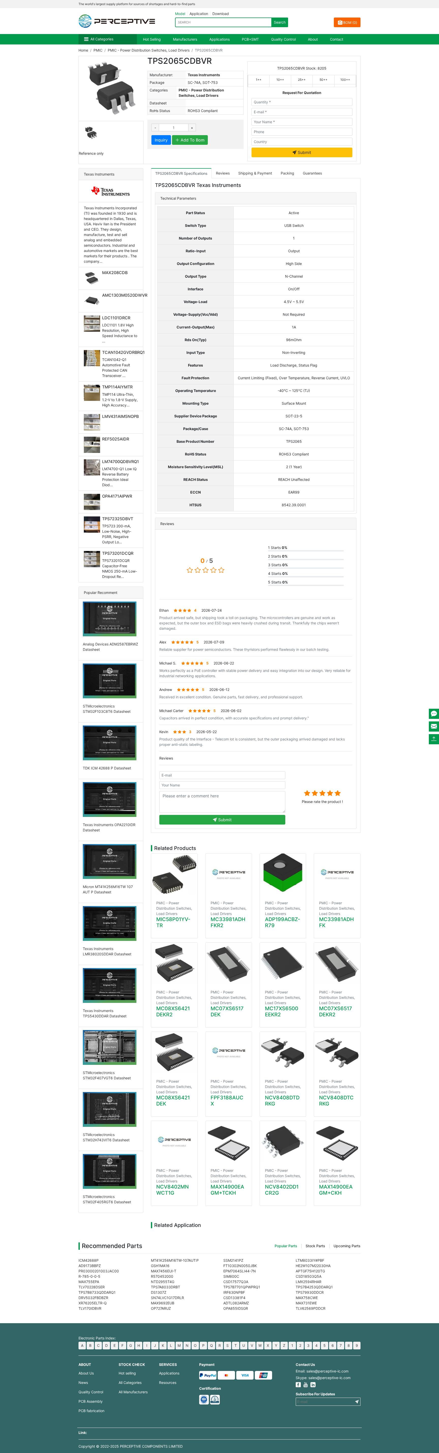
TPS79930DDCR (310, 1292)
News (83, 1382)
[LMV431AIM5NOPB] (93, 422)
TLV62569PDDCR (310, 1308)
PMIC (97, 50)
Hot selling (127, 1373)
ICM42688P (89, 1260)
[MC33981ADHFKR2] (229, 874)
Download (220, 13)
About (313, 39)
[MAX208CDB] (93, 278)
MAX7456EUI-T (163, 1271)
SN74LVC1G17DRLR (167, 1298)
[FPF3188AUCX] (229, 1052)
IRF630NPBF (234, 1292)
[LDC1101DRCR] (93, 323)
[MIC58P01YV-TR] (174, 874)
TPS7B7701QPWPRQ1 (241, 1287)
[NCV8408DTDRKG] (283, 1052)
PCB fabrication (91, 1411)
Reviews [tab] (223, 173)
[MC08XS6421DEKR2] (174, 963)
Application (199, 13)
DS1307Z (158, 1292)
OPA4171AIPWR (117, 496)
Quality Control (283, 39)
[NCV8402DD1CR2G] (283, 1142)
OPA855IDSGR (235, 1308)
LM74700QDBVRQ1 (120, 461)
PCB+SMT (250, 39)
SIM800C (231, 1276)
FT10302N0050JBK (240, 1266)
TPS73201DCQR (117, 553)
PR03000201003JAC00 (99, 1271)
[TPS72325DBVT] (93, 524)
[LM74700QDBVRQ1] (93, 467)
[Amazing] (337, 793)
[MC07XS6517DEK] (229, 963)
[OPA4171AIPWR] (93, 502)
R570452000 (162, 1276)
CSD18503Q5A (308, 1276)
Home (83, 50)
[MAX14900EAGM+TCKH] (229, 1142)
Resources (167, 1382)
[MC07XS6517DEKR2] (337, 963)
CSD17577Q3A (235, 1282)
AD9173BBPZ (90, 1266)
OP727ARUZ (161, 1308)
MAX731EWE (306, 1303)
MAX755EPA (89, 1282)
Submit (303, 152)
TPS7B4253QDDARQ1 (314, 1287)
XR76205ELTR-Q (93, 1303)
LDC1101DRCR (116, 317)
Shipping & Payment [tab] (255, 173)
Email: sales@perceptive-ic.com (322, 1371)
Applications (219, 39)
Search (280, 22)
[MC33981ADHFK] (337, 874)
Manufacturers (185, 39)
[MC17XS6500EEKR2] (283, 963)
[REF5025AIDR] (93, 445)
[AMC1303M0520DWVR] (93, 301)
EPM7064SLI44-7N (239, 1271)
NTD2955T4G (162, 1282)
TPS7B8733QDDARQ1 (97, 1292)
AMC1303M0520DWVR (124, 295)
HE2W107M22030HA (313, 1266)
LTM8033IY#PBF (310, 1260)
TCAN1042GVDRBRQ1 (123, 352)
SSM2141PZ (233, 1260)
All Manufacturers (133, 1392)
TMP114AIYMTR (117, 386)
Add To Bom (192, 140)
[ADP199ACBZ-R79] (283, 874)
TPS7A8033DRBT (165, 1287)
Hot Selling (152, 39)
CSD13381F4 (234, 1298)
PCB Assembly (91, 1401)
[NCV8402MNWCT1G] (174, 1142)
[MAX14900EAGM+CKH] (337, 1142)
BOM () (350, 22)
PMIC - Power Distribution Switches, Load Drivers (149, 50)
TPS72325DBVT (117, 518)
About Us (86, 1373)
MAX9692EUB (162, 1303)
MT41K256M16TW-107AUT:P (175, 1260)
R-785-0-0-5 (89, 1276)
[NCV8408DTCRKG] (337, 1052)
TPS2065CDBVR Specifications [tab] (181, 173)
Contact (336, 39)
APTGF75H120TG (310, 1271)
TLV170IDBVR (90, 1308)
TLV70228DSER (92, 1287)
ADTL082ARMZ (236, 1303)
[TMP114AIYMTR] (93, 393)
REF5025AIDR (115, 438)
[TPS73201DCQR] (93, 559)
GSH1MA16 (160, 1266)
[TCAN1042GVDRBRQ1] (93, 358)
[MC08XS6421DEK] (174, 1052)
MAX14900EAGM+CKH (336, 1190)
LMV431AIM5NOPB (120, 416)
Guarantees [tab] (312, 173)
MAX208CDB (115, 272)
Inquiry (161, 140)
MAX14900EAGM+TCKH (227, 1190)
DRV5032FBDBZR (93, 1298)
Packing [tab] (287, 173)
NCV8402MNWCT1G (172, 1190)
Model (180, 13)
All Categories (101, 39)
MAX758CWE (307, 1298)
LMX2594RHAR (308, 1282)
